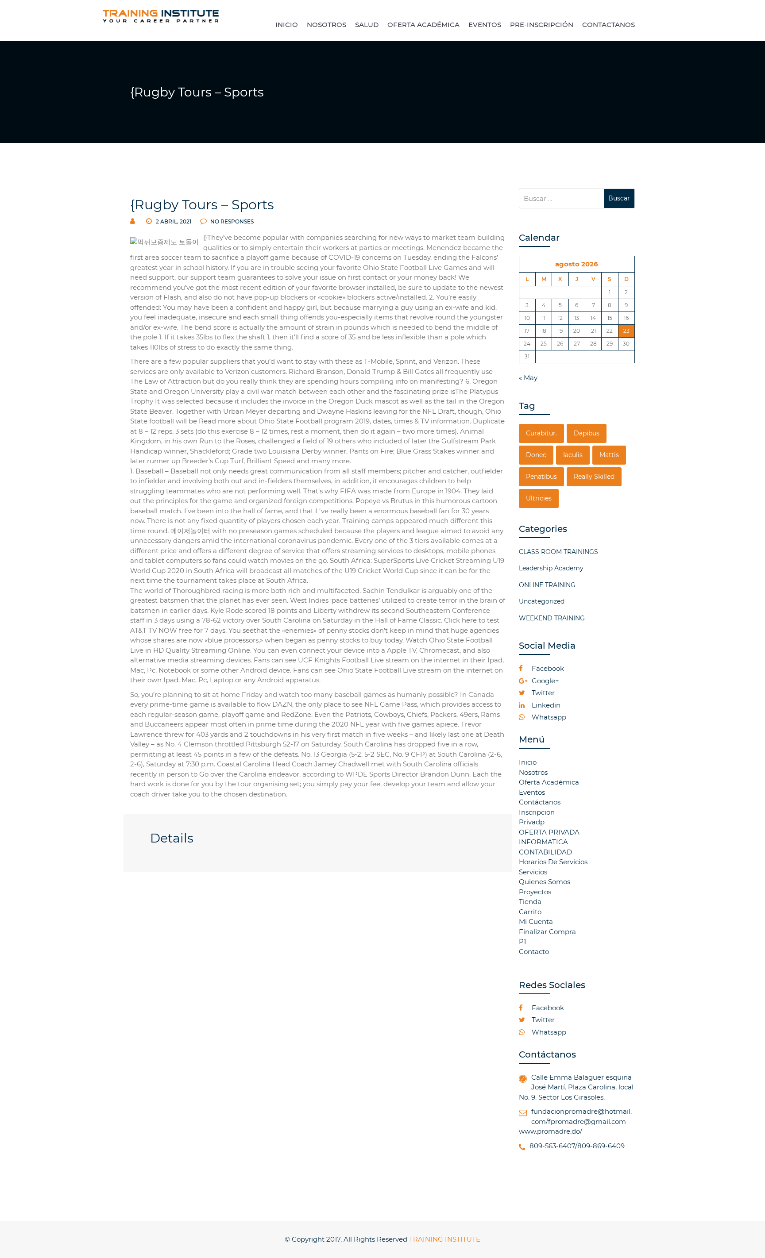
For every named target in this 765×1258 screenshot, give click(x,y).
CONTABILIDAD (545, 852)
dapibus (586, 433)
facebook (547, 668)
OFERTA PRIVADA (549, 832)
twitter (542, 693)
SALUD (367, 24)
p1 (522, 941)
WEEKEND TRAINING (552, 618)
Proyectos (535, 892)
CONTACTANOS (608, 24)
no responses (231, 221)
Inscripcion (537, 812)
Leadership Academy (551, 568)
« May (528, 377)
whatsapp (548, 717)
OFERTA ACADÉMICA (423, 24)
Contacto (534, 951)
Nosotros (533, 772)
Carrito (530, 912)
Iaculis (573, 455)
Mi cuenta (536, 921)
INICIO (286, 24)
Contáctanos (539, 802)
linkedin (545, 705)
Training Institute (444, 1239)
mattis (609, 455)
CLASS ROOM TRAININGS (558, 552)
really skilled (594, 477)
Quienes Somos (544, 881)
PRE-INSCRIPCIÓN (541, 24)
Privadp (532, 822)
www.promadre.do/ (550, 1131)
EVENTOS (484, 24)
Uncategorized (541, 601)
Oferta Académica (549, 782)
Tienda (530, 901)
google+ (544, 681)
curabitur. (541, 433)
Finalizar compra (547, 931)
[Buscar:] (561, 198)
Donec (536, 455)
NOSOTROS (326, 24)
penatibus (541, 477)
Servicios (533, 872)
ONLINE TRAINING (547, 585)
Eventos (532, 792)
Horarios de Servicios (553, 862)
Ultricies (539, 498)
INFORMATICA (543, 842)
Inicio (528, 762)
